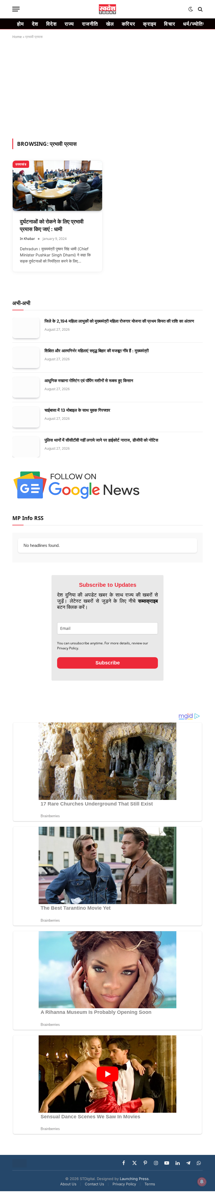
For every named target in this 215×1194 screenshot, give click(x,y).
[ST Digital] (107, 9)
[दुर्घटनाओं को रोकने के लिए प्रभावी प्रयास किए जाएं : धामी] (57, 186)
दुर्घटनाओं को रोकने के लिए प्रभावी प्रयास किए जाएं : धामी (51, 225)
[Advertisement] (107, 88)
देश (35, 23)
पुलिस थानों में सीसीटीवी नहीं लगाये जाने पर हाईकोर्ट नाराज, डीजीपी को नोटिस (101, 440)
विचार (169, 23)
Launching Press (134, 1178)
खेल (110, 23)
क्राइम (149, 23)
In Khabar (27, 238)
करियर (128, 23)
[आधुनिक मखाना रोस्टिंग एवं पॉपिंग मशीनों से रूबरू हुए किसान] (25, 387)
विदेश (51, 23)
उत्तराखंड (20, 164)
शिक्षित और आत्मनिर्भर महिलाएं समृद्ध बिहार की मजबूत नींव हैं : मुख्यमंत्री (97, 350)
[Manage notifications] (201, 1181)
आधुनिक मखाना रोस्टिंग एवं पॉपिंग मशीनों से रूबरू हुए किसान (89, 380)
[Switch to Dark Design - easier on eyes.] (190, 9)
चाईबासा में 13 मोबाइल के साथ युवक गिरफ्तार (77, 410)
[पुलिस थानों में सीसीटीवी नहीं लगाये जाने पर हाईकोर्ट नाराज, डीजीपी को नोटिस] (25, 447)
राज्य (69, 23)
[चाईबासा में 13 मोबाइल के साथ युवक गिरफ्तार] (25, 417)
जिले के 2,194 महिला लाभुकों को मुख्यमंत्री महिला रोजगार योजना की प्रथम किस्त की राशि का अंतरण (119, 321)
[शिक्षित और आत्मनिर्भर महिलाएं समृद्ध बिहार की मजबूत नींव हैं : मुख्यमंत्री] (25, 357)
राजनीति (90, 23)
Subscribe (107, 663)
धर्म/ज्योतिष (194, 23)
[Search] (200, 9)
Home (17, 36)
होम (20, 23)
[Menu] (16, 9)
